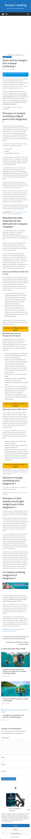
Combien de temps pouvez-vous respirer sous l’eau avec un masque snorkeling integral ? (14, 671)
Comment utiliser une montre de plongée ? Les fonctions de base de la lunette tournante (15, 637)
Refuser (15, 829)
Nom (3, 757)
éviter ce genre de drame (17, 86)
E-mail (3, 764)
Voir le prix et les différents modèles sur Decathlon (15, 405)
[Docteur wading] (3, 14)
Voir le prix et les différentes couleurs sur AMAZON (15, 329)
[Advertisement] (15, 31)
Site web (3, 771)
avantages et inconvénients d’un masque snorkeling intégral (17, 643)
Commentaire (5, 738)
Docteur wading (15, 5)
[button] (29, 809)
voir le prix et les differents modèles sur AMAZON (15, 466)
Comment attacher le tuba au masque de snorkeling (15, 700)
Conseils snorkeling (7, 56)
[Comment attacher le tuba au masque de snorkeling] (15, 682)
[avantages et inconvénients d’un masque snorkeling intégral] (15, 710)
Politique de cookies (15, 837)
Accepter (15, 825)
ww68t (12, 69)
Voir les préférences (15, 833)
